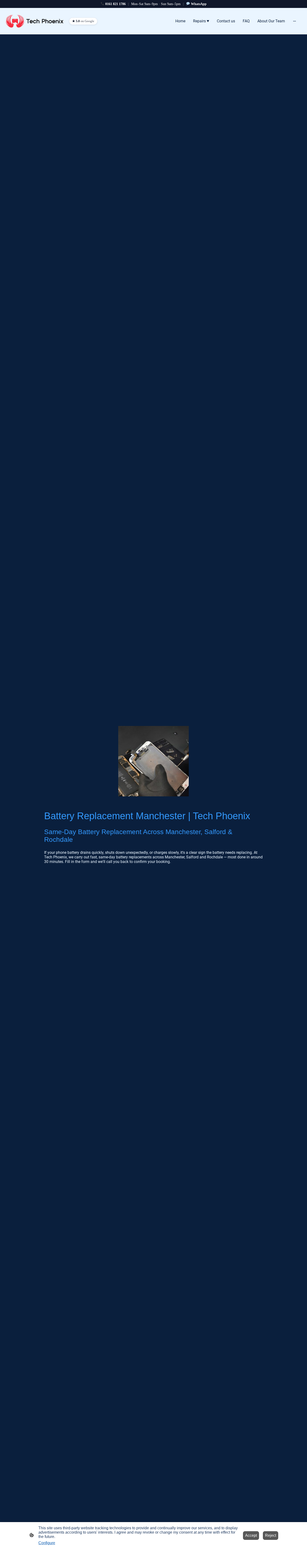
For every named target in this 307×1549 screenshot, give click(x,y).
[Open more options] (294, 21)
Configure (46, 1543)
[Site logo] (34, 21)
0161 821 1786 (115, 4)
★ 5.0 (83, 21)
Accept (251, 1535)
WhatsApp (199, 4)
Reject (270, 1535)
